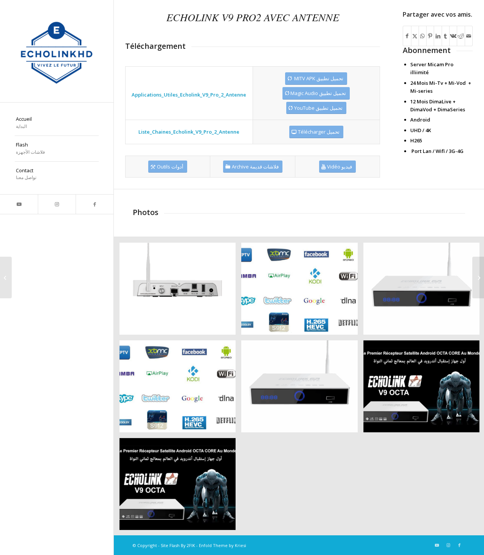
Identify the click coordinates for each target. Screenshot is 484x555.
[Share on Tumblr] (445, 36)
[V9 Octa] (478, 277)
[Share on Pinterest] (430, 36)
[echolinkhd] (56, 51)
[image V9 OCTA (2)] (302, 291)
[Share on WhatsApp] (422, 36)
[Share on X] (415, 36)
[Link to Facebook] (94, 204)
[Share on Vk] (453, 36)
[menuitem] (57, 123)
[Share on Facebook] (407, 36)
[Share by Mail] (468, 36)
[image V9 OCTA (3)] (180, 291)
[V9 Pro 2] (6, 277)
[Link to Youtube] (19, 204)
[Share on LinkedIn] (437, 36)
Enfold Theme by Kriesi (222, 545)
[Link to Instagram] (57, 204)
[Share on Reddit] (460, 36)
